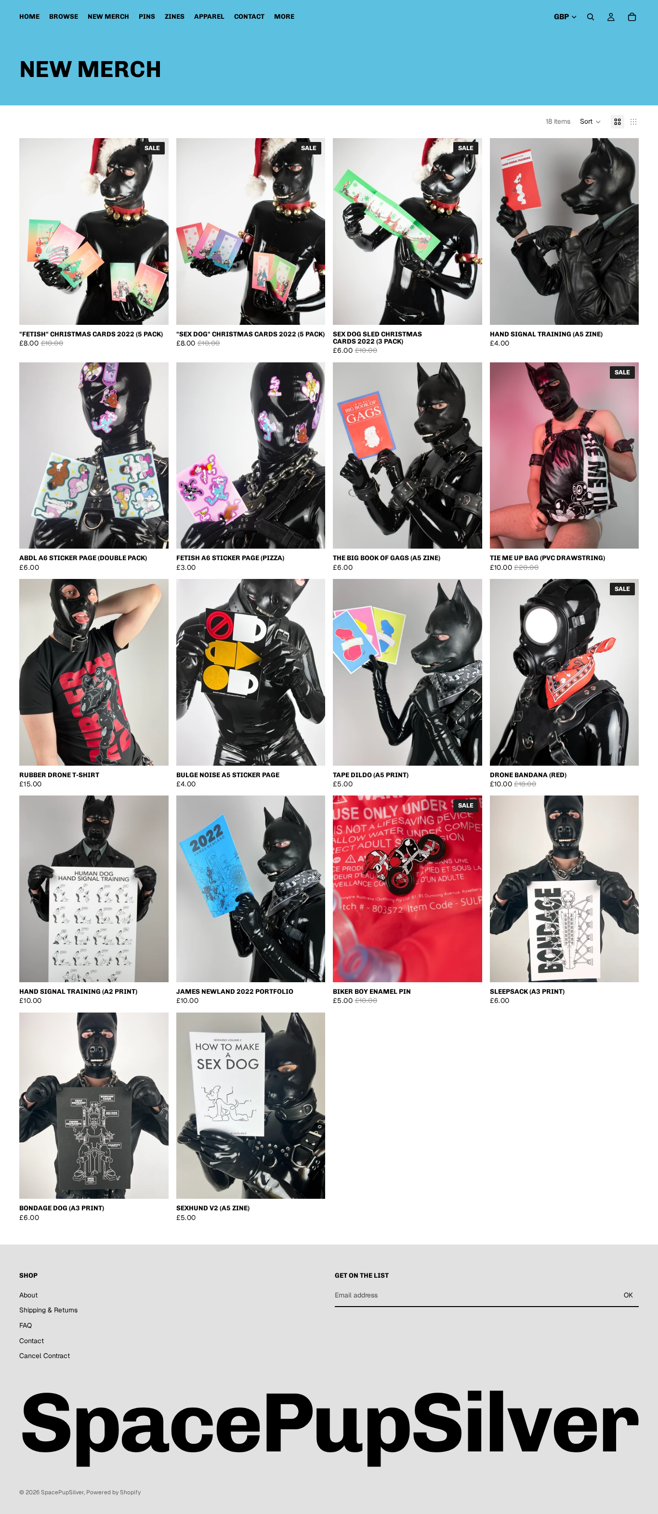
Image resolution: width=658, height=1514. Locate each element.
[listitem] (284, 16)
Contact (31, 1340)
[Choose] (623, 310)
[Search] (590, 16)
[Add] (153, 310)
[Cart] (632, 16)
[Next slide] (154, 231)
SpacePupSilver (62, 1492)
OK (628, 1295)
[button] (590, 121)
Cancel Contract (44, 1355)
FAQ (25, 1325)
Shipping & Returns (48, 1310)
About (28, 1295)
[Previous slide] (33, 231)
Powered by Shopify (113, 1492)
